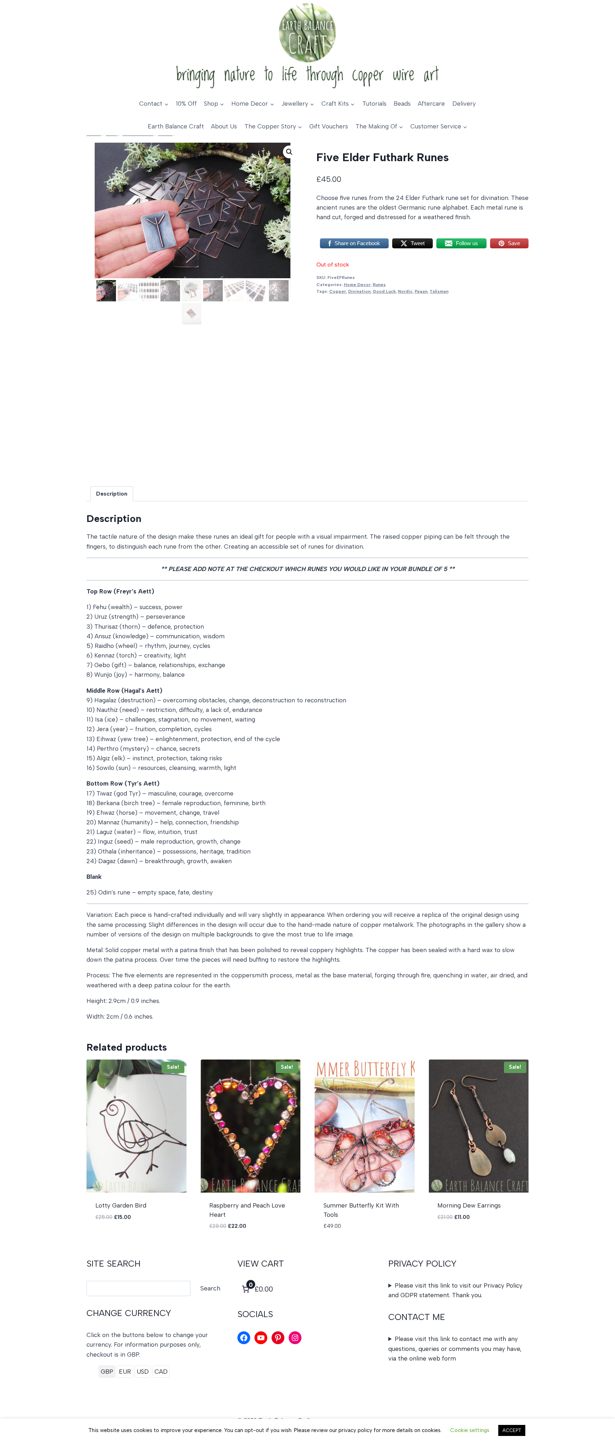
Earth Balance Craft (176, 126)
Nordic (405, 291)
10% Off (186, 103)
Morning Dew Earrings (469, 1205)
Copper (337, 291)
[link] (256, 1289)
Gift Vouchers (328, 126)
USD (143, 1371)
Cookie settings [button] (469, 1430)
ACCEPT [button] (512, 1430)
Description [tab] (111, 493)
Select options (460, 1238)
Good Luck (384, 291)
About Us (224, 126)
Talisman (439, 291)
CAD (161, 1371)
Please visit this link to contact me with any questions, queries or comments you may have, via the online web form (454, 1348)
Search (210, 1288)
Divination (359, 291)
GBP (107, 1371)
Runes (379, 284)
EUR (125, 1371)
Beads (402, 103)
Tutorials (374, 103)
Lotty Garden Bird (120, 1205)
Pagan (421, 291)
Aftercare (431, 103)
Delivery (464, 103)
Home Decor (357, 284)
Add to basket (117, 1238)
